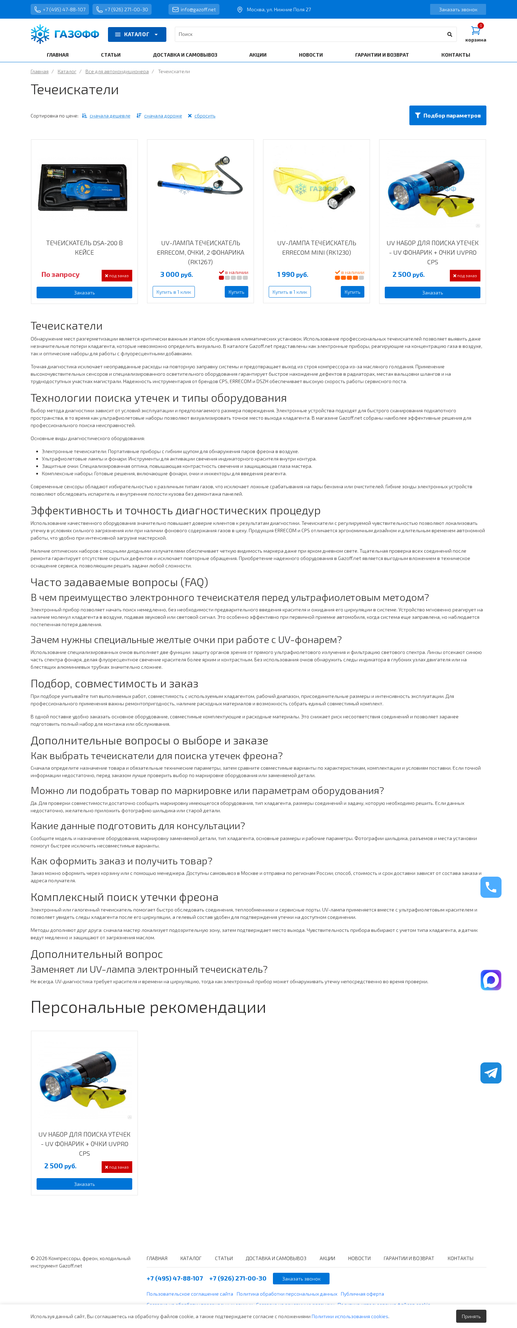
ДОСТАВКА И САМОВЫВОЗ (185, 55)
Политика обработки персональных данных (287, 1294)
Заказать (84, 293)
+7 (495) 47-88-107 (64, 9)
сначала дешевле (110, 116)
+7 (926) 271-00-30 (126, 9)
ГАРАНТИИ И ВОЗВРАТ (382, 55)
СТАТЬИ (111, 55)
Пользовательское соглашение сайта (190, 1294)
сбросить (205, 116)
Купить (236, 292)
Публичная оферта (362, 1294)
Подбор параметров (452, 115)
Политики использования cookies (350, 1316)
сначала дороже (163, 116)
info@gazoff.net (198, 9)
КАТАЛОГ (136, 34)
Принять (471, 1316)
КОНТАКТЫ (455, 55)
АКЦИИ (258, 55)
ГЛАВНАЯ (58, 55)
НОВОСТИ (311, 55)
